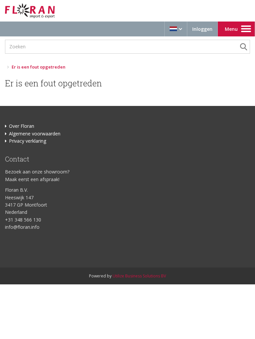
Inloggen (202, 29)
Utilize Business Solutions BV (139, 276)
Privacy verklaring (27, 141)
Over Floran (21, 126)
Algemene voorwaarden (34, 133)
